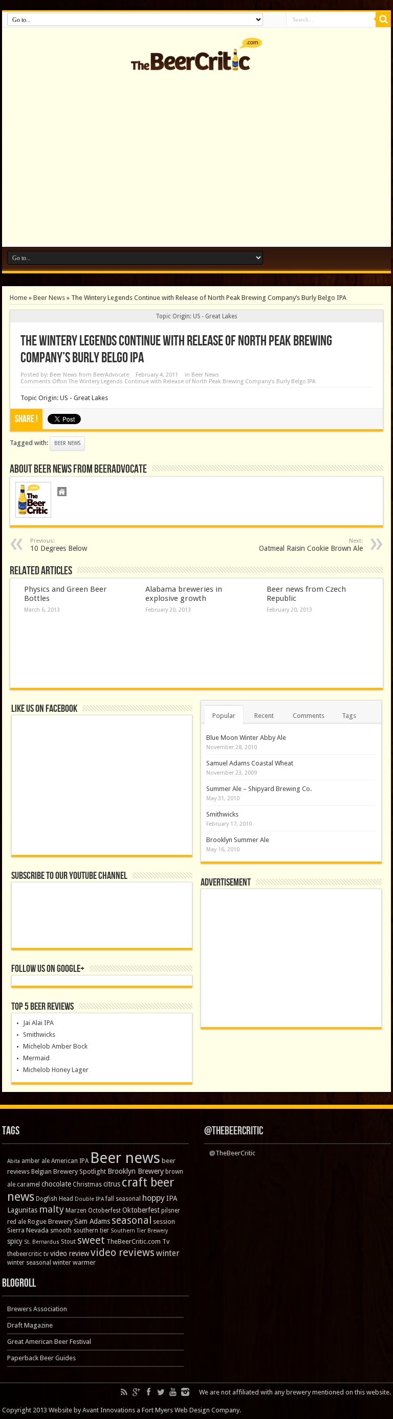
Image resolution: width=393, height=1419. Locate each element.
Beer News (49, 297)
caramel (28, 1184)
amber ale (35, 1161)
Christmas (87, 1184)
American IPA (70, 1161)
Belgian (41, 1171)
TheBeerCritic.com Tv (137, 1241)
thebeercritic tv (28, 1254)
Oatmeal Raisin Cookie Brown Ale (311, 545)
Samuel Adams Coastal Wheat (249, 763)
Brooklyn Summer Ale (237, 840)
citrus (111, 1184)
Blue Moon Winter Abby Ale (246, 737)
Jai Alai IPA (38, 1023)
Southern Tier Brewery (139, 1230)
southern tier (91, 1230)
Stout (68, 1241)
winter (168, 1253)
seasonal (131, 1220)
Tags (349, 715)
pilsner (170, 1210)
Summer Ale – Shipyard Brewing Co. (259, 789)
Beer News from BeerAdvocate (89, 374)
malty (51, 1209)
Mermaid (36, 1058)
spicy (15, 1241)
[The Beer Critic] (196, 63)
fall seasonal (123, 1198)
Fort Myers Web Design (176, 1410)
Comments (308, 715)
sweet (91, 1240)
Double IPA (89, 1199)
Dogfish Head (54, 1198)
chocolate (56, 1184)
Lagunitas (22, 1210)
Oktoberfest (141, 1210)
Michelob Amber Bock (55, 1046)
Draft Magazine (30, 1325)
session (164, 1221)
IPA (171, 1198)
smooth (61, 1230)
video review (69, 1253)
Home (18, 297)
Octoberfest (104, 1210)
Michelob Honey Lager (56, 1070)
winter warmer (74, 1262)
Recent (264, 715)
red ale (16, 1221)
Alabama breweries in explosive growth (183, 594)
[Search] (383, 19)
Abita (13, 1161)
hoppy (153, 1198)
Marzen (76, 1210)
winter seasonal (29, 1262)
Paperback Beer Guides (41, 1358)
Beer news (67, 443)
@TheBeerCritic (233, 1131)
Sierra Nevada (28, 1230)
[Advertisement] (196, 162)
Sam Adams (92, 1221)
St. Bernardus (41, 1242)
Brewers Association (37, 1309)
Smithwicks (39, 1034)
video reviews (123, 1252)
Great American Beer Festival (49, 1341)
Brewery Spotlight (79, 1171)
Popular (223, 715)
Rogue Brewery (50, 1221)
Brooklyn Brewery (135, 1171)
